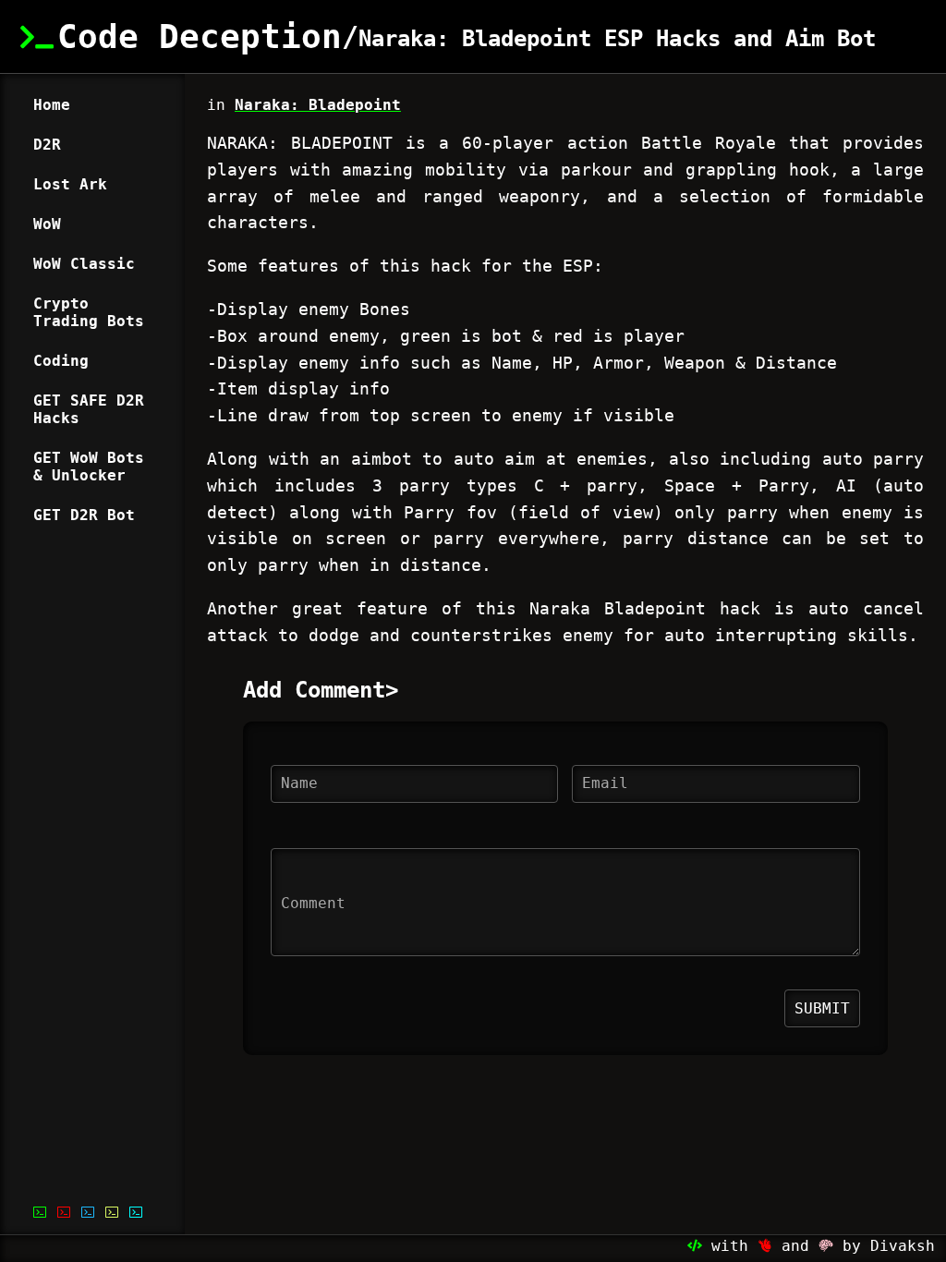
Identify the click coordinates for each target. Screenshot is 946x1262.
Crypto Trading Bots (88, 312)
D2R (47, 144)
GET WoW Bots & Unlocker (88, 466)
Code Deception (199, 36)
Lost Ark (70, 184)
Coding (61, 361)
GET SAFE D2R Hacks (88, 409)
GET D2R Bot (84, 515)
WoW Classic (84, 264)
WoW (47, 224)
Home (51, 105)
